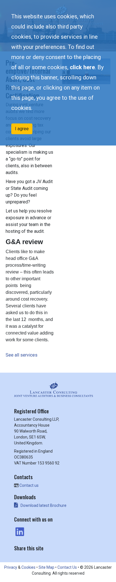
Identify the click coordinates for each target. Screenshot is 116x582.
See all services (22, 355)
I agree (22, 128)
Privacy (10, 567)
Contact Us (67, 567)
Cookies (28, 567)
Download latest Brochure (43, 505)
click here (82, 67)
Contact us (29, 485)
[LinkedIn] (19, 532)
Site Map (46, 567)
